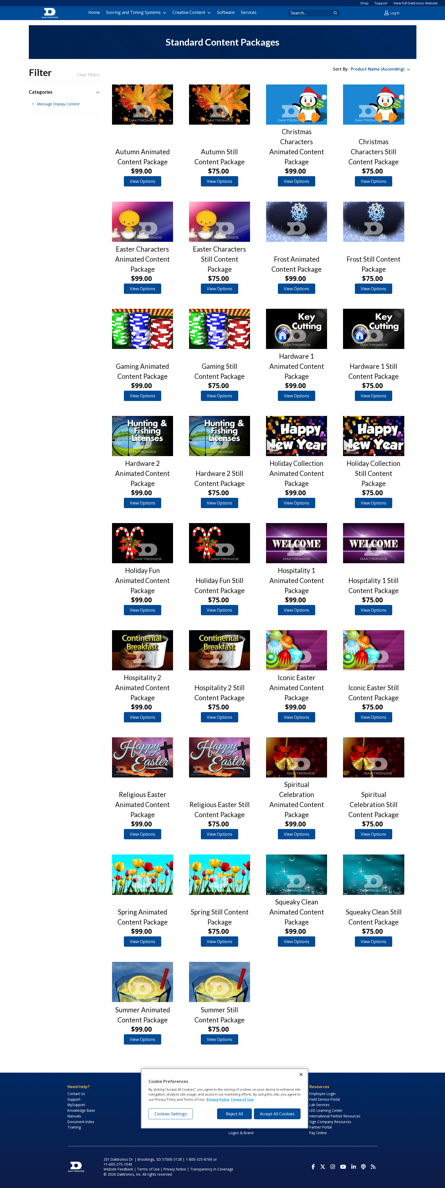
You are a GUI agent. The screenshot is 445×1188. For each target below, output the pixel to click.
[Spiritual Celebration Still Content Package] (373, 757)
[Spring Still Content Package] (219, 874)
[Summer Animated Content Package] (142, 982)
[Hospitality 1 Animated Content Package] (296, 543)
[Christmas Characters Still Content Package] (373, 104)
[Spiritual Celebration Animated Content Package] (296, 757)
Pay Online (318, 1132)
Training (74, 1127)
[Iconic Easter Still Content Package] (373, 650)
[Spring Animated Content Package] (142, 874)
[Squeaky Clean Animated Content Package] (296, 874)
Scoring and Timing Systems (133, 12)
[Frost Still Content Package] (373, 222)
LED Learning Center (326, 1110)
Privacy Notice (175, 1169)
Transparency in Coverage (211, 1169)
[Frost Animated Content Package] (296, 222)
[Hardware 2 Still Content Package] (219, 436)
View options (142, 181)
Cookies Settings (171, 1114)
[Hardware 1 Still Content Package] (373, 329)
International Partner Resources (335, 1116)
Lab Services (319, 1104)
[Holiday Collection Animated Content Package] (296, 436)
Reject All (234, 1114)
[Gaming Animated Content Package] (142, 329)
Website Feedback (118, 1169)
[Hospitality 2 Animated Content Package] (142, 650)
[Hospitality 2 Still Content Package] (219, 650)
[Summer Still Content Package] (219, 982)
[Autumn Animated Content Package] (142, 104)
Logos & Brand (241, 1132)
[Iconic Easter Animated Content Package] (296, 650)
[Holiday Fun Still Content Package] (219, 543)
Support (381, 3)
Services (248, 12)
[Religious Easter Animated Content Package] (142, 757)
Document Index (80, 1121)
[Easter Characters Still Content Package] (219, 222)
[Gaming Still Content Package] (219, 329)
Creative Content (189, 12)
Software (226, 12)
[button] (392, 13)
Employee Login (322, 1093)
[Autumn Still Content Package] (219, 104)
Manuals (74, 1116)
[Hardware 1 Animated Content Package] (296, 329)
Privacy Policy (218, 1099)
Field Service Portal (324, 1099)
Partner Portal (320, 1127)
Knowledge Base (81, 1110)
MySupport (76, 1104)
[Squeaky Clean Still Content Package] (373, 874)
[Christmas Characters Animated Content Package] (296, 104)
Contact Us (76, 1093)
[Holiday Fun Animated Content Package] (142, 543)
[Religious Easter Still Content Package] (219, 757)
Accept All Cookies (277, 1114)
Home (94, 12)
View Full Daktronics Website (415, 3)
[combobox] (309, 13)
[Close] (301, 1074)
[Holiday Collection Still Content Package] (373, 436)
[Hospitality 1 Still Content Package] (373, 543)
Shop (364, 3)
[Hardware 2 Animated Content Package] (142, 436)
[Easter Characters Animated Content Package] (142, 222)
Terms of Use (148, 1169)
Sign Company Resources (330, 1121)
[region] (224, 1098)
